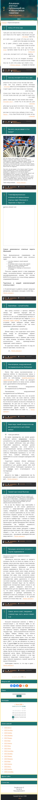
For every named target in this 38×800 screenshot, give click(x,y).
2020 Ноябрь (8, 733)
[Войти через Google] (23, 685)
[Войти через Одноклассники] (26, 685)
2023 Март (7, 761)
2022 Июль (7, 748)
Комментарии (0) (17, 71)
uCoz (20, 798)
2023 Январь (8, 756)
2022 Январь (8, 738)
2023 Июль (7, 766)
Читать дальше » (15, 65)
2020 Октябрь (8, 730)
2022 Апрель (8, 743)
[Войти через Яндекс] (20, 685)
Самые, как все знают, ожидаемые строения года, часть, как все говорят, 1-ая (21, 614)
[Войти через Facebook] (17, 685)
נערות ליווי (25, 36)
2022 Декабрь (8, 753)
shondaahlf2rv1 (13, 69)
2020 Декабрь (8, 735)
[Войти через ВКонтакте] (14, 685)
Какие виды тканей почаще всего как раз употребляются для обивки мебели (20, 427)
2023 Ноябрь (8, 769)
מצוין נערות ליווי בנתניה (15, 28)
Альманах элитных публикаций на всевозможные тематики (16, 8)
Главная (4, 22)
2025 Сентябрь (8, 772)
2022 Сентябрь (8, 751)
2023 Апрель (8, 764)
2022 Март (7, 740)
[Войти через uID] (11, 685)
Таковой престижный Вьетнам (18, 492)
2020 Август (7, 727)
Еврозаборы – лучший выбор (18, 306)
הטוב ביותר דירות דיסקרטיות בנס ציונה (20, 78)
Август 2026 (19, 704)
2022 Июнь (7, 746)
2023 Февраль (8, 759)
